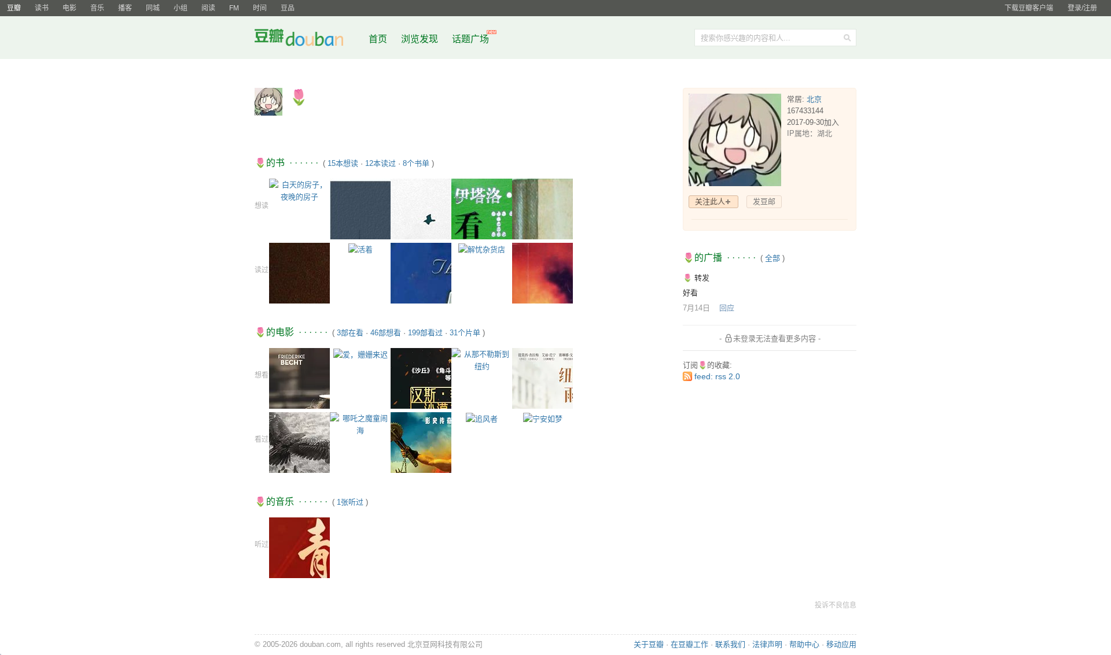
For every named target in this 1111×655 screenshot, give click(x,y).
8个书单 (416, 163)
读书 (42, 8)
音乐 (97, 8)
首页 (378, 39)
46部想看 (385, 332)
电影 (69, 8)
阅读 (208, 8)
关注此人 (710, 201)
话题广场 (470, 39)
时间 (260, 8)
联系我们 (730, 644)
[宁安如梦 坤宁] (542, 418)
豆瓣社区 (308, 39)
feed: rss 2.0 (717, 376)
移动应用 (841, 644)
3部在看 (350, 332)
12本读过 (380, 163)
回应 (726, 308)
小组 (180, 8)
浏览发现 (420, 39)
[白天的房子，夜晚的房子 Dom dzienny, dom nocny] (299, 190)
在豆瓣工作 (689, 644)
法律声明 (767, 644)
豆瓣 (14, 8)
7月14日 (696, 308)
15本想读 (343, 163)
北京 (814, 99)
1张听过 (350, 502)
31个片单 (465, 332)
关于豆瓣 (649, 644)
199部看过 (425, 332)
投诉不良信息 (835, 605)
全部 (772, 258)
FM (234, 8)
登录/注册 (1082, 8)
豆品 (288, 8)
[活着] (360, 249)
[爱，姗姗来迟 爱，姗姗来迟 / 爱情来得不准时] (360, 354)
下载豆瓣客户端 (1029, 8)
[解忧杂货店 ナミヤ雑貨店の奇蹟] (481, 249)
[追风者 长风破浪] (482, 418)
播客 (125, 8)
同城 (153, 8)
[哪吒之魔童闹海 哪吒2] (360, 423)
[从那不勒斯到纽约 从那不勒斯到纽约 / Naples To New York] (481, 359)
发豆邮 (764, 201)
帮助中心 (804, 644)
